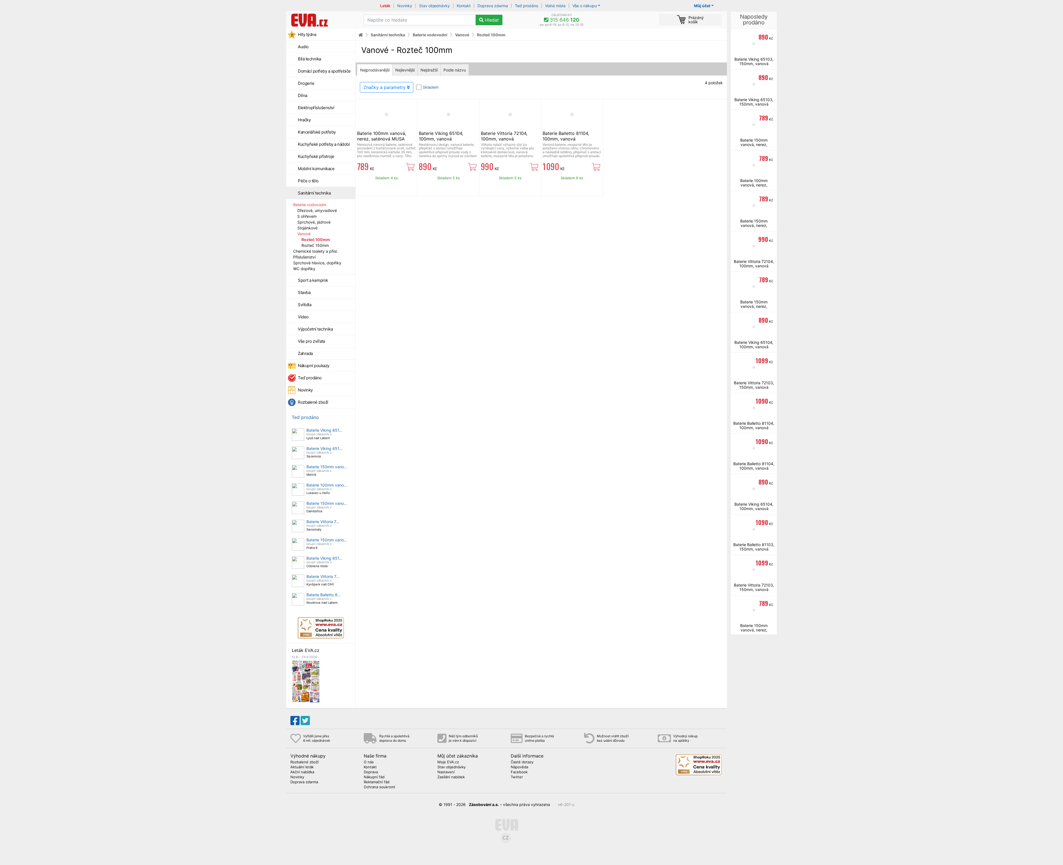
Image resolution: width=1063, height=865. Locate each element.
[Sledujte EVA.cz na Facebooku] (295, 720)
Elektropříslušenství (316, 107)
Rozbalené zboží (313, 402)
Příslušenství (304, 257)
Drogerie (306, 83)
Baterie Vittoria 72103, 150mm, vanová (754, 385)
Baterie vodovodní (309, 204)
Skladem (430, 87)
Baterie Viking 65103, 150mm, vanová (753, 61)
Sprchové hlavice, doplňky (317, 262)
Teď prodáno (526, 5)
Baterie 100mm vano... (326, 485)
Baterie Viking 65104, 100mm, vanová (441, 136)
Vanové (304, 233)
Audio (303, 46)
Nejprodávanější (374, 70)
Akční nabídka (302, 772)
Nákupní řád (374, 777)
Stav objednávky (434, 5)
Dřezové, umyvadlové (317, 210)
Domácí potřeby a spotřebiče (324, 71)
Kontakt (464, 5)
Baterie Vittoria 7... (322, 521)
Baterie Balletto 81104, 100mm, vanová (566, 136)
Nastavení (446, 772)
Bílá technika (309, 59)
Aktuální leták (302, 767)
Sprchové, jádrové (314, 222)
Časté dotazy (522, 762)
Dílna (302, 95)
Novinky (404, 5)
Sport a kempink (313, 280)
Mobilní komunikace (316, 168)
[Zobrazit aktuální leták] (305, 681)
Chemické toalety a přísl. (315, 251)
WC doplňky (304, 268)
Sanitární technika (314, 193)
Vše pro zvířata (311, 341)
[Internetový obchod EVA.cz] (322, 19)
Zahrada (305, 353)
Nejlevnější (405, 70)
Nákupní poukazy (313, 365)
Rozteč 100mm (315, 239)
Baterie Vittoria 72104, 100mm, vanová (504, 136)
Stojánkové (307, 228)
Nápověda (519, 767)
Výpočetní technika (315, 329)
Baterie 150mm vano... (326, 466)
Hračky (304, 119)
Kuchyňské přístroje (316, 156)
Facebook (519, 772)
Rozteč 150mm (315, 245)
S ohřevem (307, 216)
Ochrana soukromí (379, 787)
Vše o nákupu (584, 5)
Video (303, 316)
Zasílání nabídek (451, 777)
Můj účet (702, 5)
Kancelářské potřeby (317, 132)
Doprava (371, 772)
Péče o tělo (308, 180)
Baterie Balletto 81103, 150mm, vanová (753, 546)
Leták (385, 5)
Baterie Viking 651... (324, 430)
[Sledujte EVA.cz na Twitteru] (305, 720)
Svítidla (304, 304)
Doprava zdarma (493, 5)
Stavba (304, 292)
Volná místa (555, 5)
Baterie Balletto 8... (323, 594)
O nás (369, 762)
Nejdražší (429, 70)
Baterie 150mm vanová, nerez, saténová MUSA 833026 (753, 147)
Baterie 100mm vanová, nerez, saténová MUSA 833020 (381, 138)
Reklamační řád (376, 782)
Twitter (517, 777)
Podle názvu (454, 70)
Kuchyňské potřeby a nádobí (324, 144)
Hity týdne (307, 34)
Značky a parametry (385, 87)
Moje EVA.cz (448, 762)
